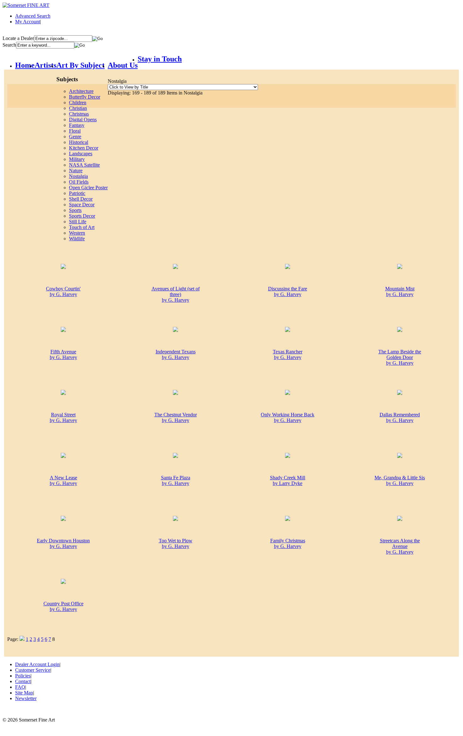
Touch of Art (81, 227)
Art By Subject (80, 65)
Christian (78, 108)
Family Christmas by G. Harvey (287, 543)
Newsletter (26, 698)
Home (25, 65)
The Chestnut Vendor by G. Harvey (175, 417)
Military (77, 159)
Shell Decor (81, 199)
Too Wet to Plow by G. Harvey (175, 543)
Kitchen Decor (83, 148)
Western (77, 233)
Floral (75, 131)
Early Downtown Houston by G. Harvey (63, 543)
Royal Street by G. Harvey (63, 417)
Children (77, 102)
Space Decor (81, 204)
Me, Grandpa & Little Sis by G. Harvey (399, 480)
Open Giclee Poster (88, 187)
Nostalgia (78, 176)
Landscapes (80, 153)
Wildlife (77, 238)
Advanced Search (32, 16)
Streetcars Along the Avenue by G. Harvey (400, 546)
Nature (76, 170)
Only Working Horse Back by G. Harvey (287, 417)
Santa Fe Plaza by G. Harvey (175, 480)
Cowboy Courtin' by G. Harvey (63, 291)
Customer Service (32, 670)
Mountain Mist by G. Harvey (399, 291)
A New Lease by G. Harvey (63, 480)
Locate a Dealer (18, 38)
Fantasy (76, 125)
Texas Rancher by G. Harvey (287, 354)
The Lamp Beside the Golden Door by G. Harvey (399, 357)
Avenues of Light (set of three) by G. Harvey (175, 294)
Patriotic (77, 193)
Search (9, 45)
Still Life (77, 221)
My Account (27, 21)
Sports (75, 210)
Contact (23, 681)
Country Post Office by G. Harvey (63, 606)
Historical (78, 142)
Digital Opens (83, 119)
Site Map (24, 692)
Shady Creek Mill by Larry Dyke (287, 480)
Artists (45, 65)
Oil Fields (79, 182)
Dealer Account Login (37, 664)
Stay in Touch (160, 59)
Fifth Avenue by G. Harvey (63, 354)
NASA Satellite (84, 165)
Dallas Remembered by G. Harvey (400, 417)
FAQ (20, 687)
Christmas (79, 114)
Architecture (81, 91)
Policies (23, 675)
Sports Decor (82, 216)
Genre (75, 136)
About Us (123, 65)
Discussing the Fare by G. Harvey (287, 291)
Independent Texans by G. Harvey (176, 354)
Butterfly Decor (84, 97)
